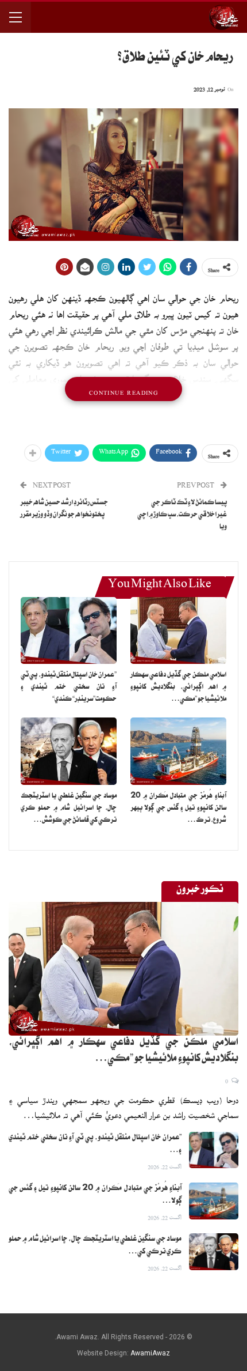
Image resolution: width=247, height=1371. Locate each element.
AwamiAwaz (150, 1353)
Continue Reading (123, 389)
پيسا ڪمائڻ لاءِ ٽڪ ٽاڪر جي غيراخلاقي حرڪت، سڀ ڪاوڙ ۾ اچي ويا (182, 515)
